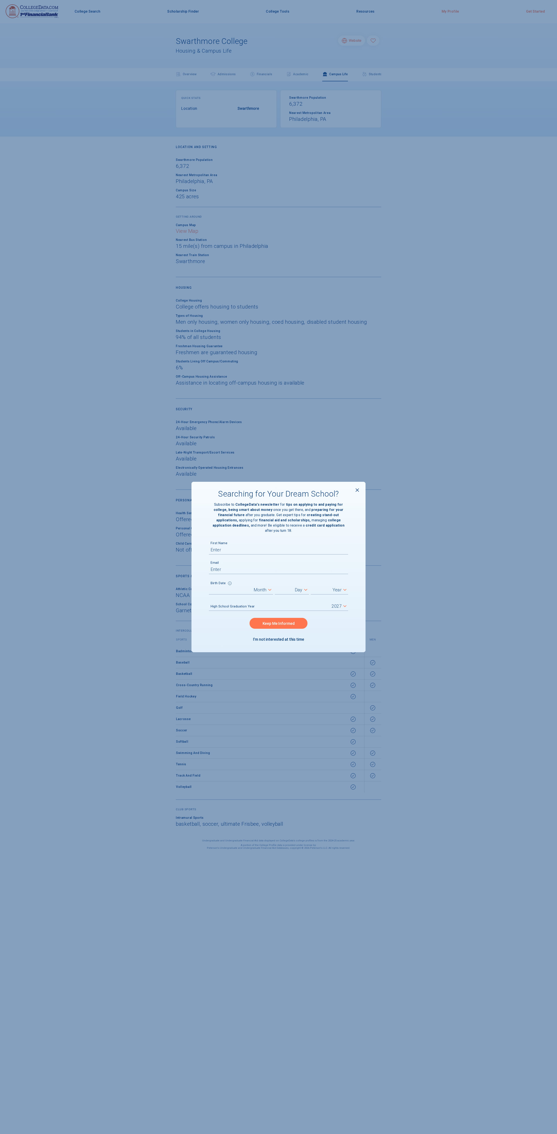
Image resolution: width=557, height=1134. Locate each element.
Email (215, 563)
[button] (230, 583)
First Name (219, 543)
